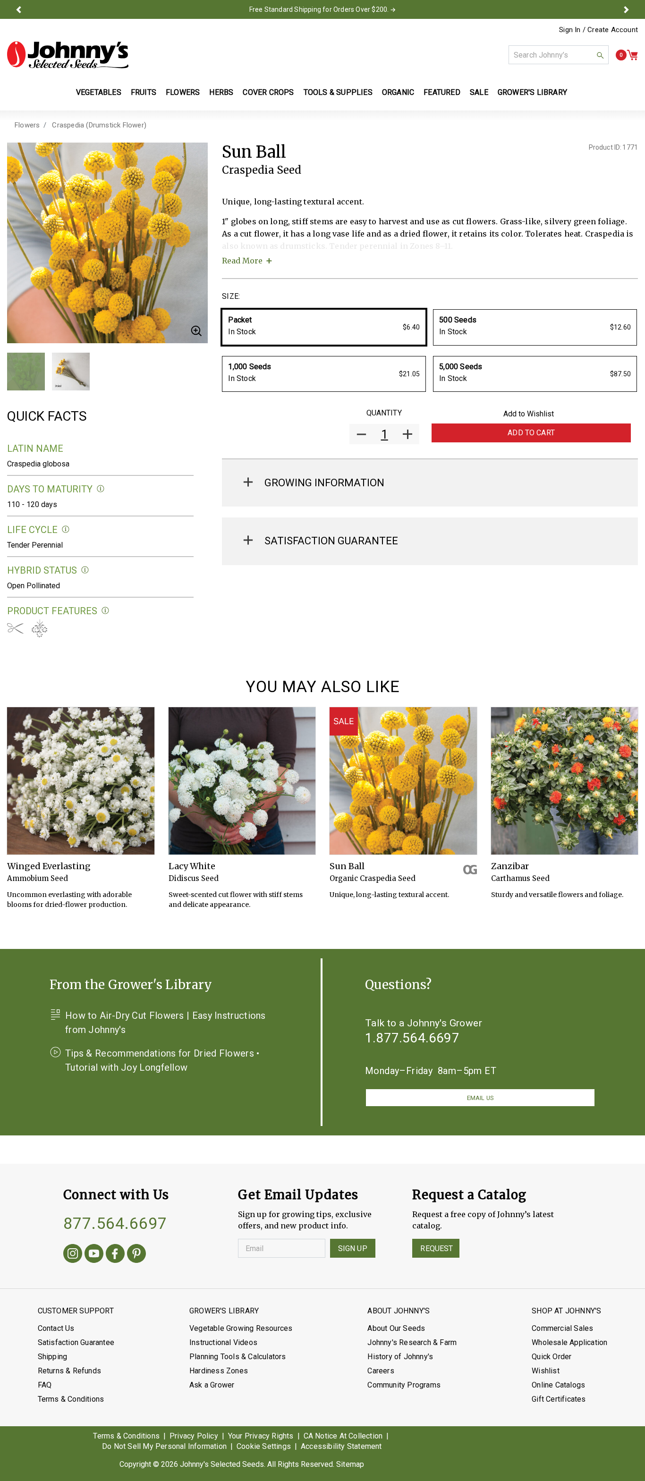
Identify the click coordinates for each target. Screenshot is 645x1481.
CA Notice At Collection (343, 1435)
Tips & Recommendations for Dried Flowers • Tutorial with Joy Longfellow (162, 1060)
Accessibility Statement (341, 1446)
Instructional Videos (223, 1342)
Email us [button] (480, 1097)
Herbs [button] (221, 92)
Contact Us (56, 1328)
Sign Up (352, 1248)
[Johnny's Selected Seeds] (67, 55)
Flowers (27, 125)
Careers (380, 1370)
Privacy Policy (194, 1435)
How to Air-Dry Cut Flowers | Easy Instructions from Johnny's (165, 1022)
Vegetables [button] (98, 92)
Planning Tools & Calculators (237, 1356)
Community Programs (404, 1384)
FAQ (45, 1384)
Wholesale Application (569, 1342)
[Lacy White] (242, 781)
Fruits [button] (143, 92)
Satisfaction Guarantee (76, 1342)
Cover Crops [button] (268, 92)
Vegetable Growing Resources (240, 1328)
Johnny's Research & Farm (412, 1342)
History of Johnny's (400, 1356)
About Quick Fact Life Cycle (66, 529)
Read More (242, 260)
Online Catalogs (558, 1384)
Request (436, 1248)
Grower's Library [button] (533, 92)
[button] (18, 9)
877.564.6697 (115, 1223)
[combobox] (559, 54)
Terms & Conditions (71, 1399)
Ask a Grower (211, 1384)
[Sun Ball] (403, 781)
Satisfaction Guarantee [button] (331, 541)
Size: (231, 296)
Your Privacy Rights (261, 1435)
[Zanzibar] (564, 781)
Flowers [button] (183, 92)
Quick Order (551, 1356)
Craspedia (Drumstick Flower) (99, 125)
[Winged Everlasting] (80, 781)
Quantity (384, 412)
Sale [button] (479, 92)
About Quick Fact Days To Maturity (101, 489)
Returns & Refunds (69, 1370)
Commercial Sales (562, 1328)
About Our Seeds (396, 1328)
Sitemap (350, 1464)
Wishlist (546, 1370)
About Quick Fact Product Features (106, 611)
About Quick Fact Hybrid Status (85, 570)
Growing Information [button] (324, 483)
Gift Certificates (559, 1399)
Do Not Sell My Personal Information (164, 1446)
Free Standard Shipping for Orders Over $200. (319, 9)
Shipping (53, 1356)
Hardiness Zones (218, 1370)
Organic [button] (398, 92)
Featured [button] (442, 92)
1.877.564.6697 (412, 1038)
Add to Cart (531, 432)
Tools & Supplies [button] (338, 92)
